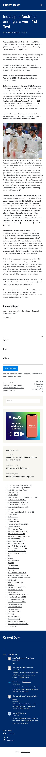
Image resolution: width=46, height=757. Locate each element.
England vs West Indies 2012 (18, 524)
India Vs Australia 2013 (16, 544)
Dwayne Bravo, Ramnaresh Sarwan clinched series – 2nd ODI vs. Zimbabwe (13, 387)
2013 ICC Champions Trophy (18, 490)
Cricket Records (13, 522)
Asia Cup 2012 (13, 493)
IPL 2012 (11, 558)
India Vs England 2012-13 (17, 546)
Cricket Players (13, 519)
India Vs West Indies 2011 (17, 553)
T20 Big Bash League (15, 604)
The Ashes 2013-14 (14, 612)
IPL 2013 (11, 563)
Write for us (30, 658)
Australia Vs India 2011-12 (17, 500)
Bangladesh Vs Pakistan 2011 (18, 507)
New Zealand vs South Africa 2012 (19, 578)
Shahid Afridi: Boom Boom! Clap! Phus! (20, 476)
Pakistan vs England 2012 (16, 587)
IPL (9, 556)
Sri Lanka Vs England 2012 (17, 597)
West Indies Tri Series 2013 (17, 621)
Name (5, 340)
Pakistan (11, 585)
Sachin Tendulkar (14, 592)
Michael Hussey (13, 568)
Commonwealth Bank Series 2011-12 (21, 512)
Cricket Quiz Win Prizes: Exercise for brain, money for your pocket (21, 458)
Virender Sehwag (14, 619)
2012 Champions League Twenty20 (20, 485)
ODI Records (12, 580)
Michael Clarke (13, 565)
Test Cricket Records (15, 607)
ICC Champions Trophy (16, 529)
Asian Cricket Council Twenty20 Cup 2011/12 (23, 497)
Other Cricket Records (15, 582)
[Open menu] (41, 5)
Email (5, 349)
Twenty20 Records (14, 616)
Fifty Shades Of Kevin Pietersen (17, 468)
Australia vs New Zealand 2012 (18, 505)
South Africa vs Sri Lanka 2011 (18, 595)
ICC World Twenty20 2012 (17, 539)
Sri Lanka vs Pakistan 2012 (17, 602)
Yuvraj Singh (12, 626)
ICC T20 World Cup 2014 (16, 534)
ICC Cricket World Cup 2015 (17, 531)
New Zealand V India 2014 (17, 573)
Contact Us (29, 667)
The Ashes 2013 (13, 609)
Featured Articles (14, 527)
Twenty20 (11, 614)
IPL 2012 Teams (13, 561)
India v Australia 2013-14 (16, 541)
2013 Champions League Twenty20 (20, 488)
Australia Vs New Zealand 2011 (18, 502)
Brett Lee (11, 510)
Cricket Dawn (11, 5)
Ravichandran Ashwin (15, 590)
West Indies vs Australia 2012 (18, 624)
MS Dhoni (11, 570)
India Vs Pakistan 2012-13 (17, 551)
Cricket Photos (13, 517)
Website (6, 358)
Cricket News (12, 514)
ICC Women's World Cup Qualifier (19, 536)
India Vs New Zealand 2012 (17, 548)
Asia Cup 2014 (13, 495)
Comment (7, 317)
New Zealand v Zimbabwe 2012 (18, 575)
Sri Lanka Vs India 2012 (16, 599)
